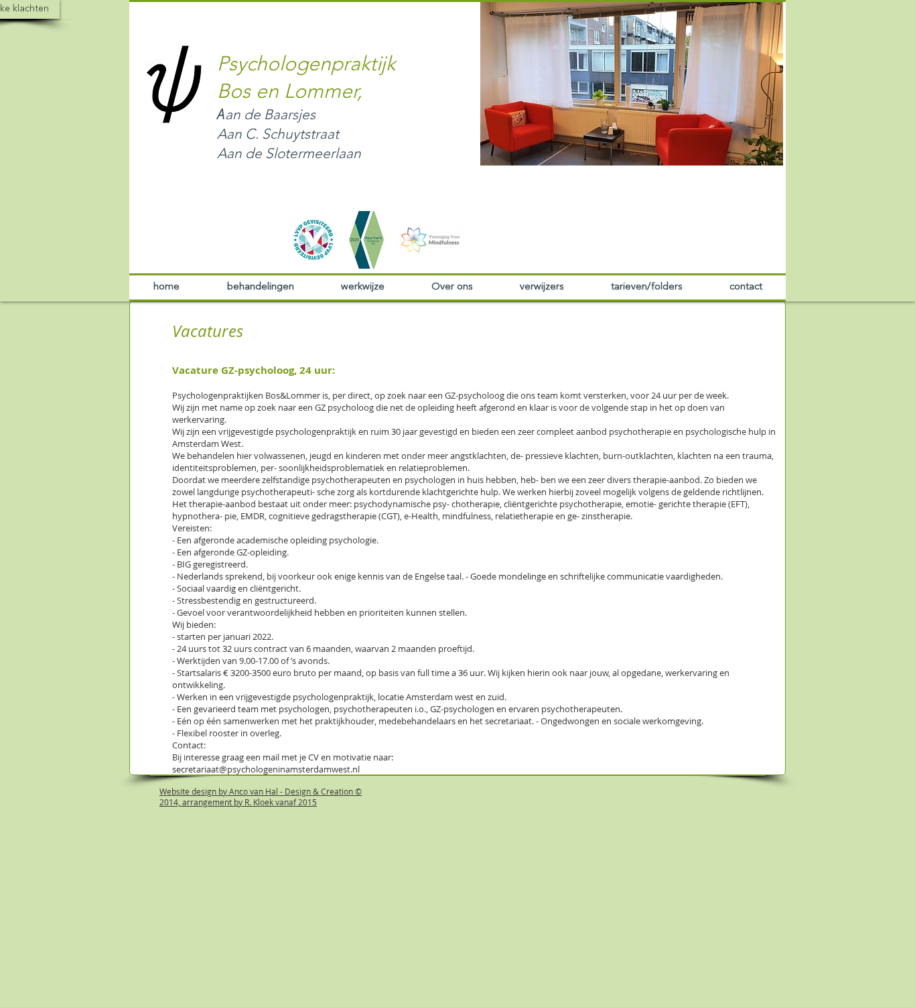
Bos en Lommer (287, 92)
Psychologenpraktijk (306, 65)
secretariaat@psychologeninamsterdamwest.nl (266, 769)
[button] (631, 83)
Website (174, 791)
